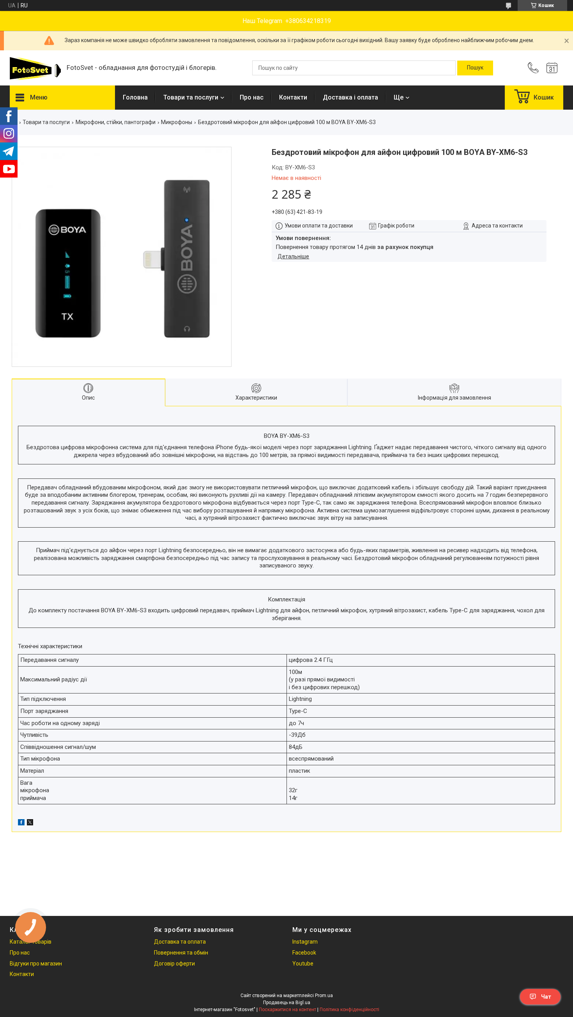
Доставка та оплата (180, 942)
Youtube (302, 963)
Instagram (305, 942)
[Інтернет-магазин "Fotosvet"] (34, 68)
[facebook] (21, 823)
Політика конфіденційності (349, 1009)
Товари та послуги (190, 97)
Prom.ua (324, 995)
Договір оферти (174, 963)
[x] (30, 823)
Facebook (304, 952)
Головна (135, 97)
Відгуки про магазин (36, 963)
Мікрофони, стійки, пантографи (116, 122)
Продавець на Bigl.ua (286, 1002)
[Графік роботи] (551, 68)
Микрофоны (176, 122)
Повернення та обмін (181, 952)
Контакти (293, 97)
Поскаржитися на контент (287, 1009)
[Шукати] (475, 67)
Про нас (252, 97)
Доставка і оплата (350, 97)
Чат (546, 997)
